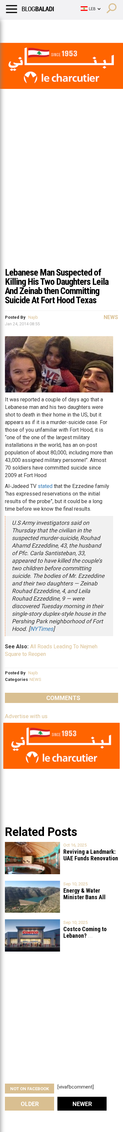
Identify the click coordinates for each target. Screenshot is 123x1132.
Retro (66, 28)
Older (30, 1103)
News (111, 317)
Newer (82, 1103)
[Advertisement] (61, 198)
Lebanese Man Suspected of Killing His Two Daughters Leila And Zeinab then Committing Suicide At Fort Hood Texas (57, 286)
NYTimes (41, 629)
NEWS (35, 679)
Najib (33, 317)
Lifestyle (14, 28)
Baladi (89, 28)
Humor (42, 28)
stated (45, 486)
